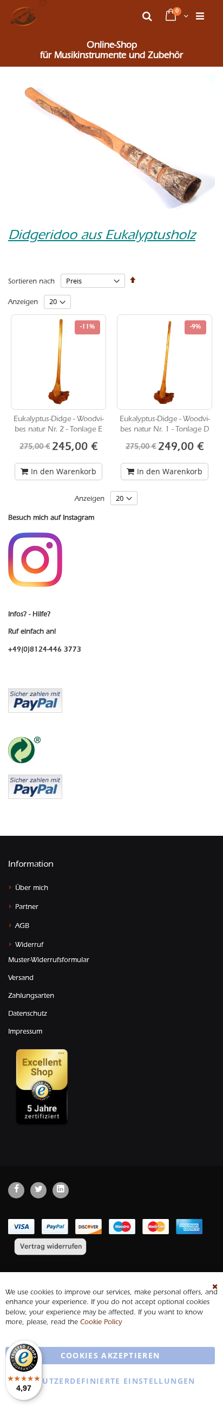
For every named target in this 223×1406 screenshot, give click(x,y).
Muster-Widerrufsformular (48, 960)
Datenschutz (27, 1014)
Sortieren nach (31, 282)
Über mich (31, 888)
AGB (22, 926)
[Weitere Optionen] (35, 785)
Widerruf (29, 945)
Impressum (25, 1032)
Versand (21, 978)
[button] (43, 4)
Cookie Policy (101, 1322)
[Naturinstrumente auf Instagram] (35, 560)
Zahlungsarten (31, 996)
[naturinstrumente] (23, 16)
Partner (26, 907)
